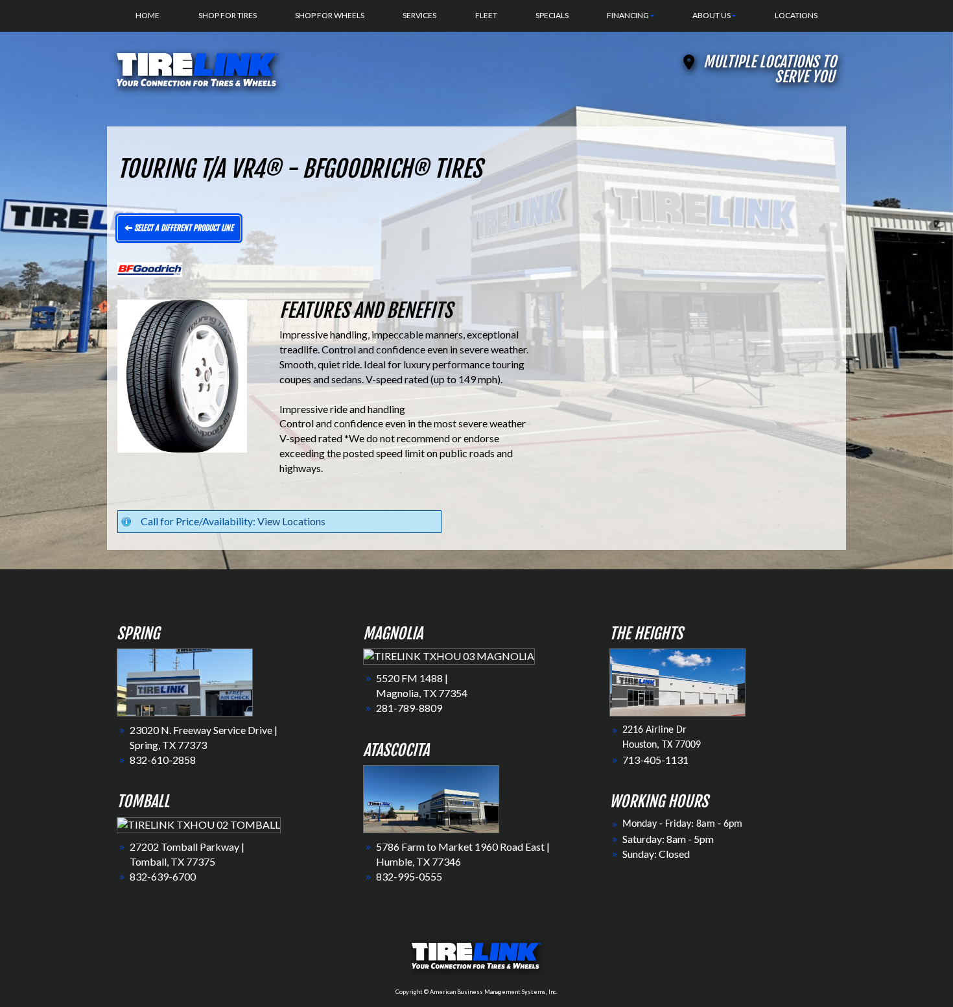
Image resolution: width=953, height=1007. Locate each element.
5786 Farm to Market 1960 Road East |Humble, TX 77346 (463, 854)
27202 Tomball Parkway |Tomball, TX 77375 (187, 854)
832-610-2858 (163, 759)
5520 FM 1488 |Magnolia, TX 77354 (421, 685)
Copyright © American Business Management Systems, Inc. (476, 991)
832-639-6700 (163, 876)
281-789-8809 (409, 708)
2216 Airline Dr (654, 730)
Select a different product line (182, 228)
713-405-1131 (655, 759)
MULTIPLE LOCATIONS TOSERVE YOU (769, 69)
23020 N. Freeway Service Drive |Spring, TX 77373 (203, 737)
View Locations (291, 521)
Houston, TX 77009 (661, 745)
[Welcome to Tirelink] (198, 68)
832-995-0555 (409, 876)
